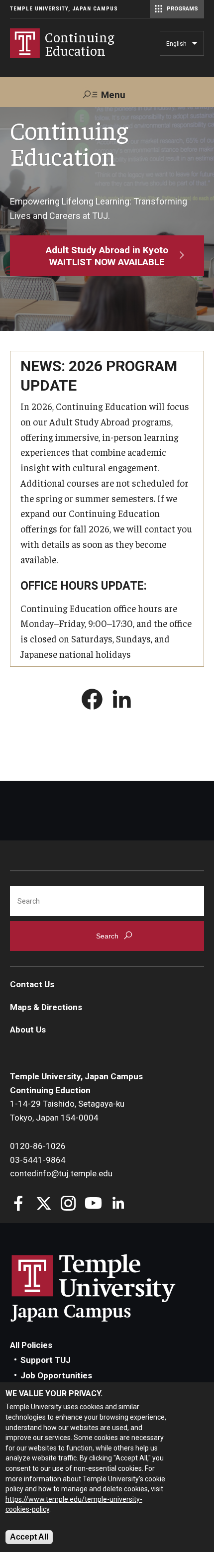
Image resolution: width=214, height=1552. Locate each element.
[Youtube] (93, 1204)
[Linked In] (118, 1204)
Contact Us (32, 984)
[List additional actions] (195, 45)
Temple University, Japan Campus (64, 8)
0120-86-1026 (38, 1146)
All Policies (31, 1345)
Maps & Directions (46, 1007)
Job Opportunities (56, 1375)
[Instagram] (68, 1204)
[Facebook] (18, 1204)
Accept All (29, 1537)
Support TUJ (45, 1360)
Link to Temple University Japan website (109, 1288)
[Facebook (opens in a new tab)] (92, 701)
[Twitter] (43, 1204)
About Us (28, 1030)
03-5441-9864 (38, 1160)
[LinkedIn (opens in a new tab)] (121, 701)
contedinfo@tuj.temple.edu (61, 1173)
